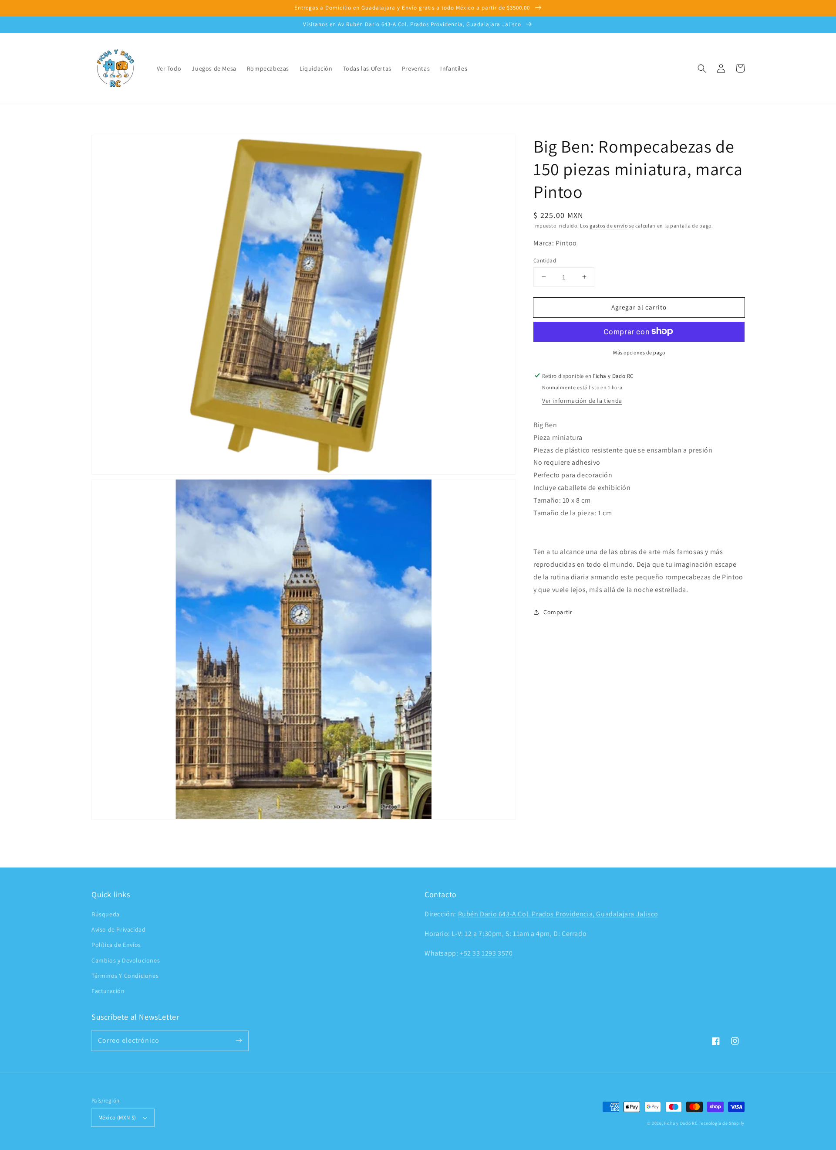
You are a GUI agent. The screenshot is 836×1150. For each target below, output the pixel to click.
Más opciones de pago (639, 352)
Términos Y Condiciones (124, 976)
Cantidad (544, 260)
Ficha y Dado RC (681, 1123)
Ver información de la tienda (582, 400)
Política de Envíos (116, 945)
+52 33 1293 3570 (486, 953)
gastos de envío (609, 225)
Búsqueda (105, 914)
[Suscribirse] (238, 1040)
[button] (701, 68)
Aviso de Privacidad (118, 929)
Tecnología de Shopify (722, 1123)
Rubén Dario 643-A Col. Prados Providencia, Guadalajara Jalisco (558, 914)
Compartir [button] (557, 612)
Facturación (108, 991)
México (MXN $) (117, 1117)
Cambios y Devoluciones (125, 960)
